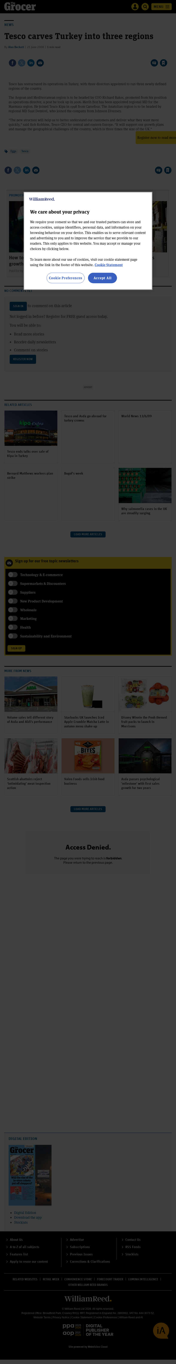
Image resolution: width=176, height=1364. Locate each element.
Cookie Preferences (65, 277)
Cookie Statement (109, 264)
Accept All (103, 277)
